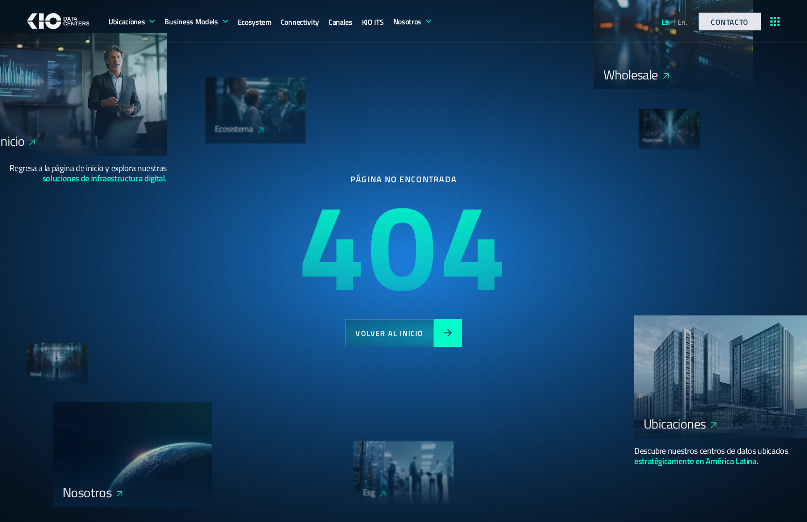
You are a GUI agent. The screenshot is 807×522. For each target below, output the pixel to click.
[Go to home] (58, 21)
